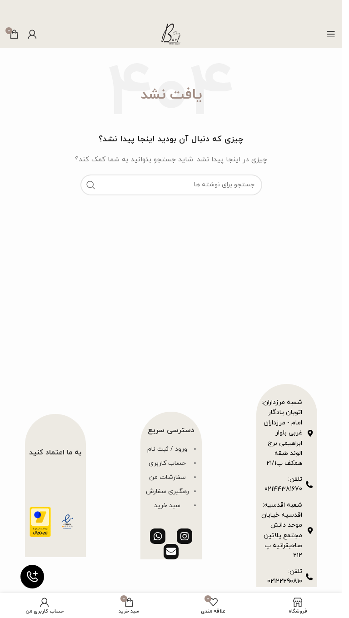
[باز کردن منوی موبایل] (331, 34)
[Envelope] (171, 551)
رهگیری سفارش (167, 491)
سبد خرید (167, 505)
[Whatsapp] (157, 536)
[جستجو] (90, 184)
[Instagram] (184, 536)
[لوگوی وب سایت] (171, 33)
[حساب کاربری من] (32, 34)
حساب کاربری (167, 463)
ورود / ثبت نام (167, 449)
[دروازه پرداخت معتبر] (40, 521)
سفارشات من (167, 477)
